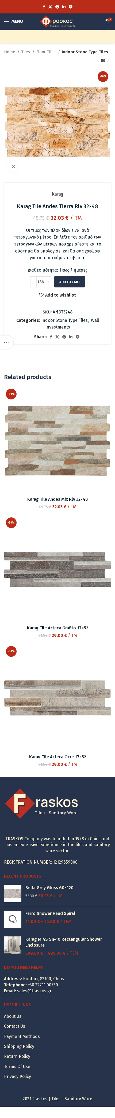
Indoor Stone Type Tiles (85, 51)
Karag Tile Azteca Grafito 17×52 (57, 627)
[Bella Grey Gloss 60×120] (12, 893)
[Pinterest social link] (57, 6)
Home (10, 51)
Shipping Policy (19, 1046)
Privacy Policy (17, 1076)
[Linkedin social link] (64, 6)
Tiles (26, 51)
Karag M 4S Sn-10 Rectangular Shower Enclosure (63, 942)
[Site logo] (57, 21)
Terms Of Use (17, 1066)
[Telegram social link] (70, 6)
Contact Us (14, 1026)
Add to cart (69, 282)
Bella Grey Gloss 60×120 (49, 887)
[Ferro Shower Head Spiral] (12, 919)
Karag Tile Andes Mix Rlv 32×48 (57, 499)
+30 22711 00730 (43, 984)
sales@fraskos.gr (34, 990)
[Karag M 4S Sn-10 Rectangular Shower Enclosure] (12, 946)
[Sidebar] (6, 342)
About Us (12, 1016)
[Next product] (108, 60)
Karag (57, 194)
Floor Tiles (46, 51)
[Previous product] (97, 60)
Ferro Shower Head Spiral (50, 913)
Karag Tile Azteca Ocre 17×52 (57, 756)
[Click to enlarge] (13, 166)
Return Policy (17, 1056)
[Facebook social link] (44, 6)
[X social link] (50, 6)
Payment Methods (22, 1036)
